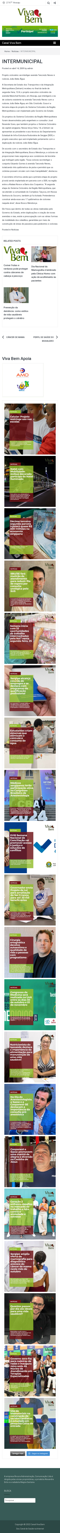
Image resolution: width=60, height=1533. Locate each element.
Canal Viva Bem (11, 43)
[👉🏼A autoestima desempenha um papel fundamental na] (30, 952)
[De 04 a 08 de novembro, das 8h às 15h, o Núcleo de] (30, 847)
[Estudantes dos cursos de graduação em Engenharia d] (30, 743)
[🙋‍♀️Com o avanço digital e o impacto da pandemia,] (30, 1214)
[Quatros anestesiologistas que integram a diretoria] (30, 795)
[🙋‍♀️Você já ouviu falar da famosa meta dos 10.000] (30, 1318)
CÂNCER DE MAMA (15, 337)
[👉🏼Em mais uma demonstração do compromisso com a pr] (30, 1371)
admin (30, 68)
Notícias (15, 51)
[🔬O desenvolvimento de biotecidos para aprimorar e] (30, 1423)
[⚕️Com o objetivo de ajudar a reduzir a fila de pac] (30, 586)
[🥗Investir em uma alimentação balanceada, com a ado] (30, 1057)
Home (7, 51)
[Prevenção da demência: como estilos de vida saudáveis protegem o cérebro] (16, 295)
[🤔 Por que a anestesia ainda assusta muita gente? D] (30, 1109)
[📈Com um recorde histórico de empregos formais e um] (30, 690)
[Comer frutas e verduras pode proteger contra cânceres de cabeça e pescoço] (16, 253)
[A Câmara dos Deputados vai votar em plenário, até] (30, 429)
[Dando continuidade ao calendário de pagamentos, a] (30, 533)
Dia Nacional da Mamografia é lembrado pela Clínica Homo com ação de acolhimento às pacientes (43, 273)
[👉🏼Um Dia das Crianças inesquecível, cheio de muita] (30, 1161)
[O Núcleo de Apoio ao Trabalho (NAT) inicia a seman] (30, 638)
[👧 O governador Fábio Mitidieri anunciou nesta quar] (30, 900)
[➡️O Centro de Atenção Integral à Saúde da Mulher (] (30, 1266)
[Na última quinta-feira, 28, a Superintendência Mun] (30, 481)
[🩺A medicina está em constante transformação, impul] (30, 1004)
